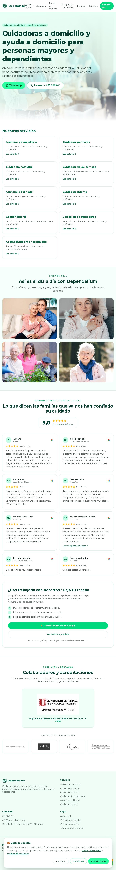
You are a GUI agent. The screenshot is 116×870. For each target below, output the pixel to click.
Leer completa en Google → (75, 546)
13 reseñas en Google (63, 424)
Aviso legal (65, 816)
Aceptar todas (98, 861)
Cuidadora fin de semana (72, 796)
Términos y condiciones (71, 828)
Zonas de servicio (53, 6)
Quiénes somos (28, 6)
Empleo (81, 6)
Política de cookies (69, 824)
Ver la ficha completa (58, 634)
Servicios (41, 6)
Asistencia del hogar (70, 800)
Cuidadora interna (69, 804)
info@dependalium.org (13, 820)
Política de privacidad (70, 820)
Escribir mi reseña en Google (60, 625)
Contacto (93, 6)
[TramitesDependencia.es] (15, 746)
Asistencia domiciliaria (71, 784)
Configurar (78, 861)
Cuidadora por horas (70, 788)
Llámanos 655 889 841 (47, 85)
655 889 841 (106, 6)
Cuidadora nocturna (70, 792)
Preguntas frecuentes (67, 6)
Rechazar (61, 861)
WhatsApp (15, 85)
